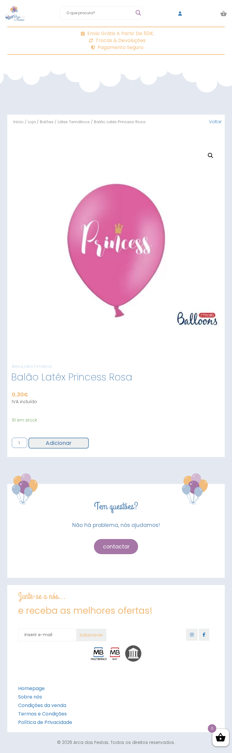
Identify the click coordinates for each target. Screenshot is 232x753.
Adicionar (59, 443)
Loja (32, 122)
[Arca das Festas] (14, 13)
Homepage (31, 688)
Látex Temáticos (74, 122)
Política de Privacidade (45, 722)
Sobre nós (30, 696)
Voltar (215, 122)
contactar (116, 546)
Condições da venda (42, 705)
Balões (46, 122)
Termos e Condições (42, 713)
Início (18, 122)
